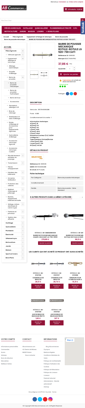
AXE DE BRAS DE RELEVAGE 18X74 (38, 315)
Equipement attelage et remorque (12, 60)
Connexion (62, 2)
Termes (54, 392)
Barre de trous (15, 98)
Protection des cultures (13, 185)
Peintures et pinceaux (12, 212)
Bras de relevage (12, 112)
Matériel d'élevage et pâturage (12, 191)
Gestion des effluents (12, 218)
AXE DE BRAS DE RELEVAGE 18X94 (56, 315)
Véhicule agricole (14, 55)
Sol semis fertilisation (12, 179)
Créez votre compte (76, 2)
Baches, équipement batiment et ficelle (14, 198)
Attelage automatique (13, 67)
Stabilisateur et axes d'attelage (14, 118)
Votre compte (8, 339)
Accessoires (14, 102)
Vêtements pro (11, 238)
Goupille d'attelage (12, 72)
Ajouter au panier (69, 74)
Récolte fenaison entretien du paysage (14, 157)
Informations (50, 339)
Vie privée (48, 392)
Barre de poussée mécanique (14, 84)
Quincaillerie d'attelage (13, 136)
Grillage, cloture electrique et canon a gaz (13, 206)
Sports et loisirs (11, 254)
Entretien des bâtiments (12, 173)
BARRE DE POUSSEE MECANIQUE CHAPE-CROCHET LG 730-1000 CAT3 (45, 237)
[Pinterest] (75, 93)
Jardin (8, 246)
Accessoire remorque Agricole (13, 142)
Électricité (9, 234)
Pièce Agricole (11, 51)
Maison (8, 250)
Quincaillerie (10, 227)
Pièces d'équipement (13, 168)
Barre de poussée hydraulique (14, 92)
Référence (62, 56)
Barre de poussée (12, 78)
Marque (61, 59)
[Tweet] (71, 93)
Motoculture (10, 242)
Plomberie (9, 231)
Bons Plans (10, 258)
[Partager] (67, 93)
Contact (26, 339)
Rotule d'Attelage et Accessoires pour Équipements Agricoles (13, 126)
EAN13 (32, 167)
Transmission (12, 163)
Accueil (7, 47)
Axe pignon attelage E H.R (14, 106)
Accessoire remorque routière (13, 150)
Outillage (9, 223)
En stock (33, 170)
